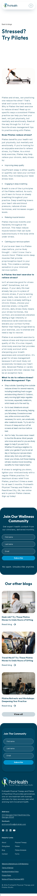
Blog (3, 850)
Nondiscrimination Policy (10, 871)
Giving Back (6, 846)
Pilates (17, 846)
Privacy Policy (6, 875)
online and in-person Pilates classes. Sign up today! (16, 493)
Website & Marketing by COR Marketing (15, 864)
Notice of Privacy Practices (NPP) (13, 879)
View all (18, 714)
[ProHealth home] (10, 5)
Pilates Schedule (20, 850)
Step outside (10, 385)
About (4, 842)
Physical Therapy (21, 842)
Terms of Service (7, 868)
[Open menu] (31, 5)
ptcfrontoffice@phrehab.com (14, 824)
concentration (24, 355)
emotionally (7, 145)
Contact (5, 854)
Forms (17, 854)
